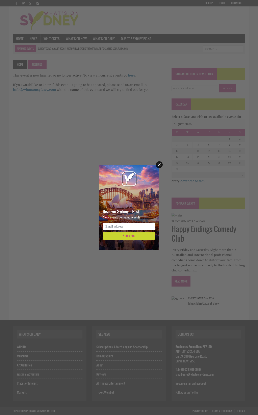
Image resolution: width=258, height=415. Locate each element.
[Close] (159, 164)
